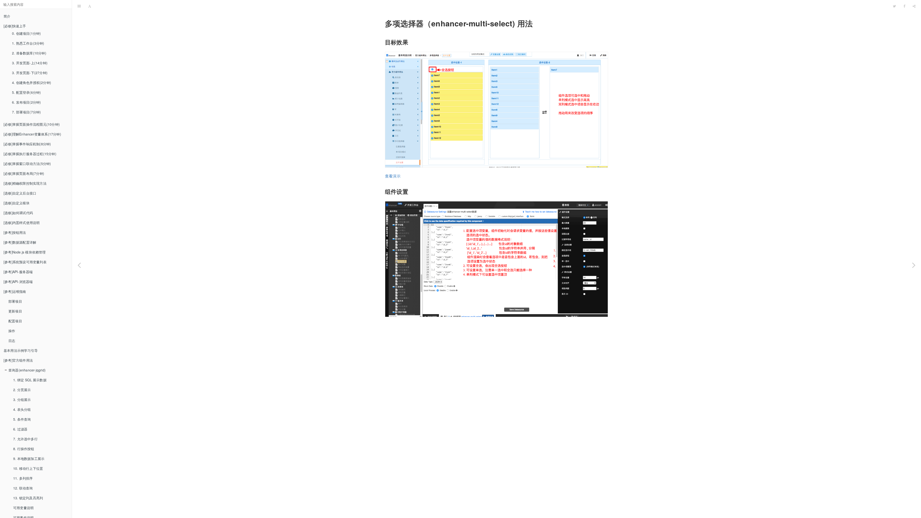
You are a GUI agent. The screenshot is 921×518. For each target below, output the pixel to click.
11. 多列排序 (23, 478)
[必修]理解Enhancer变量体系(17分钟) (32, 134)
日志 (11, 340)
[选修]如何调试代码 (18, 212)
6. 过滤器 (20, 429)
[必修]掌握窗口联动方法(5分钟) (27, 163)
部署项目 (15, 301)
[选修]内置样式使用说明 (22, 222)
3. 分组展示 (22, 399)
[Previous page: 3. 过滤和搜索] (79, 265)
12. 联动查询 (23, 488)
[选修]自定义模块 (17, 202)
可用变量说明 (23, 507)
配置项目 (15, 320)
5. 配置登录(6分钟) (26, 92)
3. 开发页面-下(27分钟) (29, 72)
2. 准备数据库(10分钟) (29, 53)
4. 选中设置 (492, 5)
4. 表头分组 (22, 409)
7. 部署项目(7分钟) (26, 112)
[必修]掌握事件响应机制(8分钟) (27, 143)
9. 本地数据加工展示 (28, 458)
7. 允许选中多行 (25, 438)
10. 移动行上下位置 (28, 468)
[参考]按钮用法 (15, 232)
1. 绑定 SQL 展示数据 (30, 379)
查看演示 (393, 176)
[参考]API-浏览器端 (18, 281)
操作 (11, 330)
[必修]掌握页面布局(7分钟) (24, 173)
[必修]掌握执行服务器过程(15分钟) (30, 153)
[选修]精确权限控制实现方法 (25, 183)
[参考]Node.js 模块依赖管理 (25, 252)
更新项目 (15, 311)
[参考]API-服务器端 (18, 271)
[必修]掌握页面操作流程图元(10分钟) (32, 124)
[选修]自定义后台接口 (20, 193)
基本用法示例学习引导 (21, 350)
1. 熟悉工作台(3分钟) (28, 43)
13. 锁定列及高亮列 (28, 497)
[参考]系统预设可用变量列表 (25, 261)
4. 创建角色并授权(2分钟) (31, 82)
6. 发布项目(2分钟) (26, 102)
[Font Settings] (89, 6)
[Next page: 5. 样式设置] (914, 265)
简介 (7, 16)
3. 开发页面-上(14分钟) (29, 62)
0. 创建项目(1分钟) (26, 33)
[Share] (914, 6)
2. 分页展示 (22, 389)
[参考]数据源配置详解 (20, 242)
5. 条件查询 (22, 419)
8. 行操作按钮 (23, 448)
